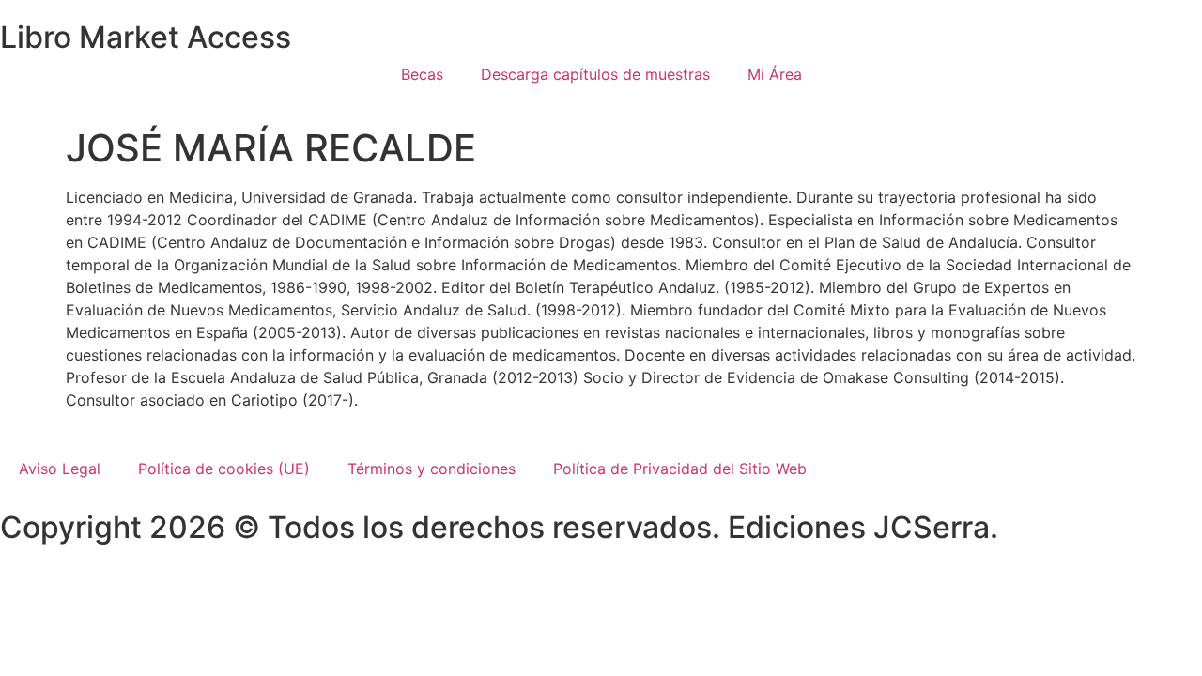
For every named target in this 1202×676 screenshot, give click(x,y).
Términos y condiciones (431, 468)
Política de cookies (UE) (224, 468)
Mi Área (774, 74)
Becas (422, 74)
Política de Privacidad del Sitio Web (680, 468)
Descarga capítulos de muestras (595, 74)
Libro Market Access (145, 37)
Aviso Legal (59, 468)
